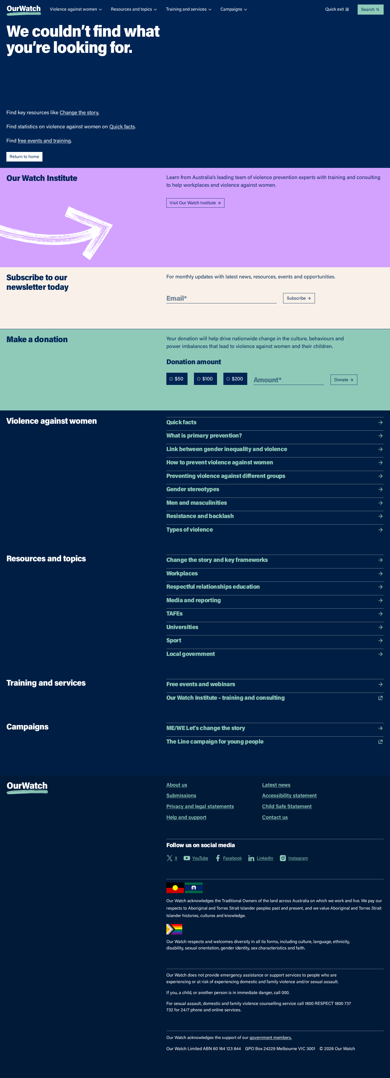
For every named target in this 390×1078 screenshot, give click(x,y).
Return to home (24, 157)
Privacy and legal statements (200, 806)
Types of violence (189, 530)
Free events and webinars (200, 685)
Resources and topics (131, 9)
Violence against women (73, 9)
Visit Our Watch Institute (193, 203)
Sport (173, 641)
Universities (182, 628)
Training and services (186, 9)
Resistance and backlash (200, 516)
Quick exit (334, 9)
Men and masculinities (196, 503)
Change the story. (79, 113)
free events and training (44, 141)
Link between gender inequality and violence (226, 450)
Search (368, 10)
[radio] (171, 378)
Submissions (181, 796)
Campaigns (231, 9)
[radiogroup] (206, 379)
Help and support (186, 817)
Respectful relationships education (213, 587)
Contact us (275, 817)
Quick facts (122, 127)
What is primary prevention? (204, 436)
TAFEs (174, 614)
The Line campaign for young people (215, 742)
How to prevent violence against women (219, 463)
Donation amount (193, 361)
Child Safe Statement (287, 806)
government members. (271, 1038)
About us (176, 785)
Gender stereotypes (192, 490)
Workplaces (182, 574)
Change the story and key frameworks (217, 560)
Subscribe (296, 298)
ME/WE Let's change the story (205, 728)
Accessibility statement (289, 796)
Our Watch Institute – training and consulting (225, 698)
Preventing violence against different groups (225, 476)
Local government (190, 654)
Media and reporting (193, 601)
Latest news (276, 785)
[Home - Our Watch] (23, 9)
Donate (341, 380)
